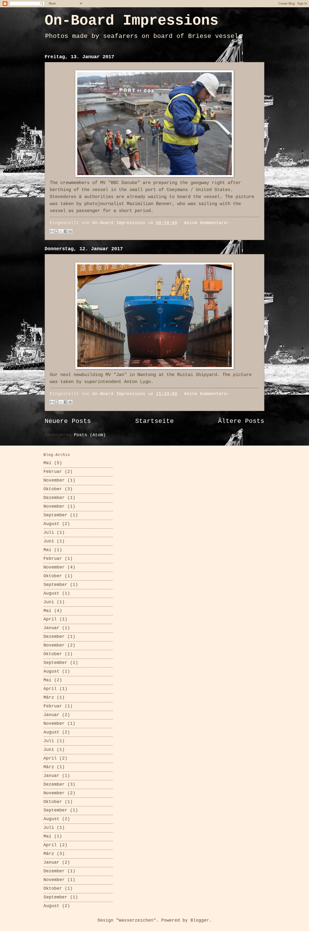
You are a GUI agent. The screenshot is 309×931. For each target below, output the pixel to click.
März (48, 697)
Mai (47, 463)
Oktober (52, 489)
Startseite (154, 421)
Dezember (54, 497)
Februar (52, 471)
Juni (48, 541)
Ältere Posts (241, 421)
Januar (51, 628)
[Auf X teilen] (61, 231)
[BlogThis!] (56, 231)
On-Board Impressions (131, 21)
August (51, 523)
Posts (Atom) (90, 435)
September (55, 515)
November (54, 480)
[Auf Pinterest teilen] (70, 231)
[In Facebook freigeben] (65, 231)
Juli (48, 532)
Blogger (199, 920)
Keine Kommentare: (206, 223)
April (50, 619)
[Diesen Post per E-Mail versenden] (51, 231)
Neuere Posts (68, 421)
